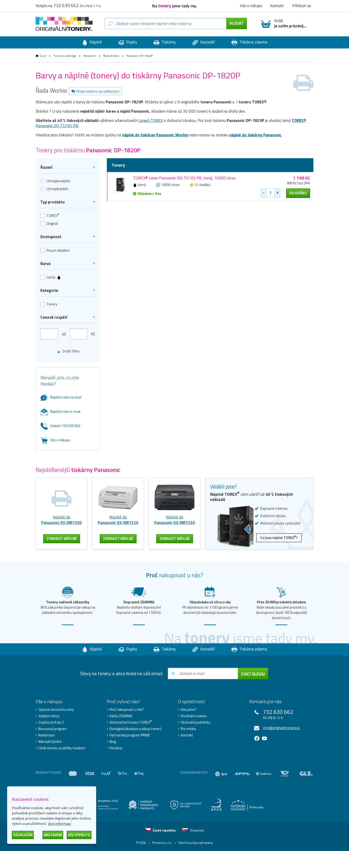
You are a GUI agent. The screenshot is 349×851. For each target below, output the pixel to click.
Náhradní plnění (49, 741)
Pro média (188, 728)
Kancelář (207, 42)
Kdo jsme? (188, 709)
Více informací (59, 823)
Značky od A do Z (51, 722)
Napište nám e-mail (65, 411)
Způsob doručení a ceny (56, 709)
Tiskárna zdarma (252, 42)
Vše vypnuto (79, 835)
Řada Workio (111, 55)
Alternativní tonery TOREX (130, 722)
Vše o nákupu (60, 440)
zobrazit (62, 538)
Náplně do (61, 520)
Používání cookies (194, 716)
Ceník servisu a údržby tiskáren (61, 748)
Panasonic (89, 55)
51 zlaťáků (203, 185)
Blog (112, 741)
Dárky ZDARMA (120, 716)
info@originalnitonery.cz (281, 728)
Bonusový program (52, 728)
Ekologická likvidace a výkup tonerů (135, 728)
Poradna (115, 748)
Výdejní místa (48, 716)
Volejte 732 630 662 (65, 425)
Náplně (95, 42)
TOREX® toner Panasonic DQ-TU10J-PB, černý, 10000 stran (184, 178)
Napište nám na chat (66, 397)
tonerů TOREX (150, 120)
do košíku (298, 193)
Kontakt (187, 735)
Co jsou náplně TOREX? (279, 537)
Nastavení (53, 835)
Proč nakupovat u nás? (126, 709)
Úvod (43, 55)
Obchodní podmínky (195, 722)
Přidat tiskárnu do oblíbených (97, 91)
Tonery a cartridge (64, 55)
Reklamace (46, 735)
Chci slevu (253, 674)
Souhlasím (23, 835)
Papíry (131, 42)
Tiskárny (168, 42)
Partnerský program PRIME (129, 735)
